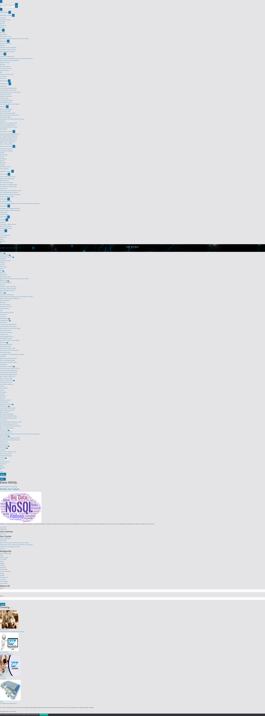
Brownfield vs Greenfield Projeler (8, 416)
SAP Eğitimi (3, 356)
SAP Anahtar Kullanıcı (5, 352)
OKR (1, 310)
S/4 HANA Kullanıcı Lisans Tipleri (8, 326)
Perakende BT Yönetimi (6, 456)
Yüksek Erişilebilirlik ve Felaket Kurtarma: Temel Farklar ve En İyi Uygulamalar (20, 434)
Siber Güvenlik (3, 436)
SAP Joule (2, 398)
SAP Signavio (3, 392)
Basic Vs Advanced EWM (6, 378)
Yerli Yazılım (3, 316)
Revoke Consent (43, 714)
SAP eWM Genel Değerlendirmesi (8, 372)
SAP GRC (2, 394)
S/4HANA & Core (4, 320)
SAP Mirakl (2, 396)
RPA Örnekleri (3, 274)
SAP (1, 575)
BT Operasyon (3, 430)
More (1, 253)
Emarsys (2, 390)
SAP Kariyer (3, 342)
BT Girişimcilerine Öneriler (7, 312)
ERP (1, 561)
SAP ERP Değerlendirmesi (6, 336)
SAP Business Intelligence (6, 384)
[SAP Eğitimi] (10, 656)
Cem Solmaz (3, 476)
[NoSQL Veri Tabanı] (20, 493)
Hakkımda (2, 467)
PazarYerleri (3, 464)
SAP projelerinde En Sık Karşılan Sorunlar (10, 422)
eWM (1, 563)
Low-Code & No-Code (5, 306)
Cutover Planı (3, 420)
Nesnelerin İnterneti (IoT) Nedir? (8, 286)
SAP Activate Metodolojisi (6, 414)
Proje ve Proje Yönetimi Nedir (7, 408)
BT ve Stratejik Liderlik (5, 282)
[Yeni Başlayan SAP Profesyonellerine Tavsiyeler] (9, 611)
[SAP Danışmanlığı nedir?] (9, 633)
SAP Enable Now (4, 402)
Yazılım (2, 292)
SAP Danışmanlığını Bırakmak (7, 360)
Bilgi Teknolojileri (4, 486)
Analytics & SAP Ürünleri (6, 380)
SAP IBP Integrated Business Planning (9, 368)
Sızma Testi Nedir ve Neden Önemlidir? (10, 440)
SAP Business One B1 (5, 400)
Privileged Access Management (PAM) (9, 438)
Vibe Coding (3, 267)
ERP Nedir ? (3, 302)
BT (10, 486)
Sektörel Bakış (3, 446)
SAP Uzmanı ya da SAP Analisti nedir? (9, 350)
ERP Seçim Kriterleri (5, 304)
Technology (14, 486)
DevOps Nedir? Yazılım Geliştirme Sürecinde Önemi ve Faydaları (16, 296)
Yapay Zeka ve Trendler (6, 257)
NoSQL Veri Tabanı (5, 300)
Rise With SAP (3, 322)
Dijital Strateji (3, 280)
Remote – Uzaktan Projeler (7, 428)
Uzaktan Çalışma (4, 444)
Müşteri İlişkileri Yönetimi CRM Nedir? (9, 298)
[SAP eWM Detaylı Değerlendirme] (10, 681)
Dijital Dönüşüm (4, 255)
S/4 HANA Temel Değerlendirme (8, 324)
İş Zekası (2, 567)
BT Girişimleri (3, 314)
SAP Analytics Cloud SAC (6, 382)
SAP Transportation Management (8, 370)
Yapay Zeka (3, 259)
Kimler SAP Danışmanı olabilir (7, 348)
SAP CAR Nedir (4, 388)
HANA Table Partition (5, 330)
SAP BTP (2, 386)
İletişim (2, 465)
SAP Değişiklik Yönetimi (6, 338)
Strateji (2, 579)
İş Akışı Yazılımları (4, 308)
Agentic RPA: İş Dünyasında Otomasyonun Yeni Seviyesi (14, 278)
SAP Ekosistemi (4, 318)
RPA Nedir (2, 272)
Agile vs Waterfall (4, 412)
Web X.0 (2, 268)
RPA (1, 270)
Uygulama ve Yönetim (5, 404)
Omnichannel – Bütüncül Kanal (8, 452)
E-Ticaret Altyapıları (5, 462)
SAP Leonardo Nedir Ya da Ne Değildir (10, 340)
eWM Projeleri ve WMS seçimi (7, 376)
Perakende (3, 448)
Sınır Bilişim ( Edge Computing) (8, 288)
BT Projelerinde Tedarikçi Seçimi (8, 418)
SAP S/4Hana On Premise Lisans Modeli (10, 328)
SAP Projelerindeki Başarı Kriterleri (9, 424)
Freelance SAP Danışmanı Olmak (8, 362)
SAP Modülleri (3, 364)
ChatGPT (2, 265)
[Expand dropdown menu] (4, 253)
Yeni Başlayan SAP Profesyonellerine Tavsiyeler (12, 354)
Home (1, 471)
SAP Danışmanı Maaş (5, 346)
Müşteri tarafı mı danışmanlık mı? (8, 358)
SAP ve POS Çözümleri (5, 454)
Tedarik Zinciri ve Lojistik (6, 366)
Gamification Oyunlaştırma (7, 294)
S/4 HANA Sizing (4, 334)
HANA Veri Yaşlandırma (6, 332)
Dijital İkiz (2, 284)
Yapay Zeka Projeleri (5, 261)
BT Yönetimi (3, 557)
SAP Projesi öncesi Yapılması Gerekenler (10, 426)
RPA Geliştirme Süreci (5, 277)
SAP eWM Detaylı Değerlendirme (8, 374)
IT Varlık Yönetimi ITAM (6, 432)
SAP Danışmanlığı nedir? (6, 344)
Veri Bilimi (2, 263)
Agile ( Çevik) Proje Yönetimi (7, 410)
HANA (1, 565)
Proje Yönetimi (4, 406)
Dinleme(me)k (3, 442)
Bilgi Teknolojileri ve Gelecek (7, 290)
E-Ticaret (2, 458)
